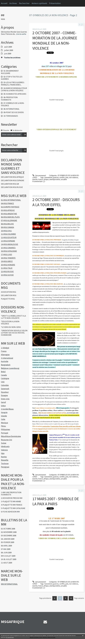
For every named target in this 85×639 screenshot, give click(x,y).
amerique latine (54, 179)
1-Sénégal (5, 348)
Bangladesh (5, 365)
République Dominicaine (11, 436)
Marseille (4, 460)
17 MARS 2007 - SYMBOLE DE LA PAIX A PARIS (55, 501)
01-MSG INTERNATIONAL (11, 200)
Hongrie (4, 412)
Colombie (5, 385)
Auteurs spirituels (39, 3)
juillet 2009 (8, 50)
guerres (56, 177)
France (3, 351)
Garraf (3, 402)
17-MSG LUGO (6, 254)
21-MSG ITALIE (6, 268)
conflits (62, 177)
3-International (7, 358)
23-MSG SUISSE (7, 275)
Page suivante (79, 598)
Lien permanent (40, 175)
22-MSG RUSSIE (7, 271)
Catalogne (5, 378)
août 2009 (8, 47)
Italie (3, 419)
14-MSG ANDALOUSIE (9, 244)
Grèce (3, 405)
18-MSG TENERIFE (8, 258)
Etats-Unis (5, 399)
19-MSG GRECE (7, 261)
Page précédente (45, 598)
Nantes (4, 457)
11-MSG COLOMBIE (8, 234)
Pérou (3, 426)
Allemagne (5, 354)
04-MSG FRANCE (7, 203)
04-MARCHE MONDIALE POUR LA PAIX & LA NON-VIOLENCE (14, 89)
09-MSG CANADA (7, 227)
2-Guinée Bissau (7, 409)
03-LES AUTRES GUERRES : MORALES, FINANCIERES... (13, 83)
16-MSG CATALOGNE (9, 251)
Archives (13, 3)
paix (67, 177)
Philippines (5, 429)
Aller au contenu (6, 2)
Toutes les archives (12, 57)
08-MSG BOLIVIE (7, 224)
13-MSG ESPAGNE (8, 241)
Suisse (3, 443)
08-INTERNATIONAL (11, 109)
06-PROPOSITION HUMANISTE (9, 98)
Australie (4, 361)
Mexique (4, 423)
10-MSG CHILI (6, 231)
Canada (4, 375)
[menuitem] (14, 3)
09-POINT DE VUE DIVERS (14, 112)
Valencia (4, 450)
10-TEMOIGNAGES (11, 116)
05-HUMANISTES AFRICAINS (15, 94)
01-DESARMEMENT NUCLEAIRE (10, 72)
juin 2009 (7, 53)
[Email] (45, 622)
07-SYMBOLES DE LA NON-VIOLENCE (12, 104)
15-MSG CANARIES (8, 248)
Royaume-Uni (6, 440)
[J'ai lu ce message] (83, 635)
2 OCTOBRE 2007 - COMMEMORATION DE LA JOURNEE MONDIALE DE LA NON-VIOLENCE (54, 40)
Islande (4, 416)
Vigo (2, 453)
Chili (2, 382)
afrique (46, 179)
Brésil (3, 371)
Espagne (4, 395)
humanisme (48, 177)
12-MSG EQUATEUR (8, 237)
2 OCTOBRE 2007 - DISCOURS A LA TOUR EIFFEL (56, 202)
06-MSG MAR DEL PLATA (10, 217)
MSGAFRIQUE (12, 621)
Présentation (55, 3)
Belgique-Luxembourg (10, 368)
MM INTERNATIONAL (9, 584)
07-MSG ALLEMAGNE (9, 220)
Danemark (5, 388)
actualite (64, 179)
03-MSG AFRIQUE (8, 210)
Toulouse (5, 463)
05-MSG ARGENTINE (9, 214)
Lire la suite (21, 34)
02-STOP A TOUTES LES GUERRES (11, 77)
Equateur (5, 392)
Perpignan (5, 467)
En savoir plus (10, 637)
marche (35, 179)
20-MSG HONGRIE (8, 265)
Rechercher (24, 3)
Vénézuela (5, 446)
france (40, 179)
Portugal (4, 433)
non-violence (73, 177)
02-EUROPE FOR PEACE (10, 207)
